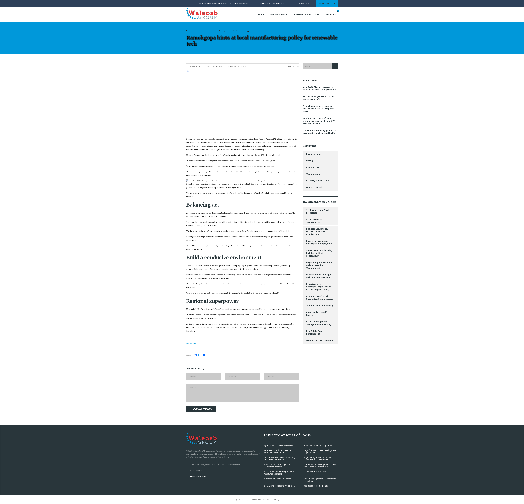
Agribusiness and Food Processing (317, 211)
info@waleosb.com (198, 476)
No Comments (293, 66)
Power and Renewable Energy (317, 313)
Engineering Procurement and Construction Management (319, 265)
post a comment (202, 409)
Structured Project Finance (319, 340)
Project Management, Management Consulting (318, 323)
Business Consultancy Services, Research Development (317, 232)
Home (261, 14)
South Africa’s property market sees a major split (318, 97)
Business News (313, 154)
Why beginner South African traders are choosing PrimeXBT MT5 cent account (319, 121)
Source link (191, 343)
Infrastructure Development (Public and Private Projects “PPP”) (318, 287)
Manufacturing (313, 174)
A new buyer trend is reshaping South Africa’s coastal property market (318, 109)
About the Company (278, 14)
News (318, 14)
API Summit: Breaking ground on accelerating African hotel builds (319, 131)
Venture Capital (314, 187)
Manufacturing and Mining (319, 305)
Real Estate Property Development (316, 332)
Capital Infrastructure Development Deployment (319, 242)
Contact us (330, 14)
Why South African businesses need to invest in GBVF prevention (320, 88)
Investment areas (302, 14)
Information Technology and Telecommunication (318, 276)
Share (188, 355)
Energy (309, 160)
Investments (312, 167)
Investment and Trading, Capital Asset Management (319, 297)
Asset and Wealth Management (314, 220)
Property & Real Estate (317, 180)
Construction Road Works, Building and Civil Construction (319, 253)
